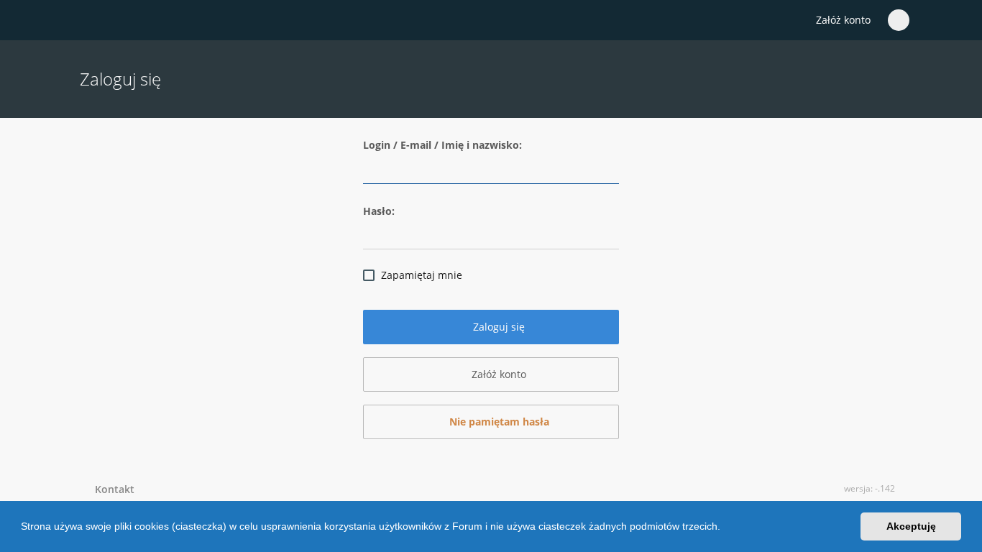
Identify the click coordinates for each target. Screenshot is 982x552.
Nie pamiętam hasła (497, 421)
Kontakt (111, 489)
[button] (725, 528)
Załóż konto (843, 20)
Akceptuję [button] (911, 526)
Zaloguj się (497, 327)
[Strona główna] (87, 20)
